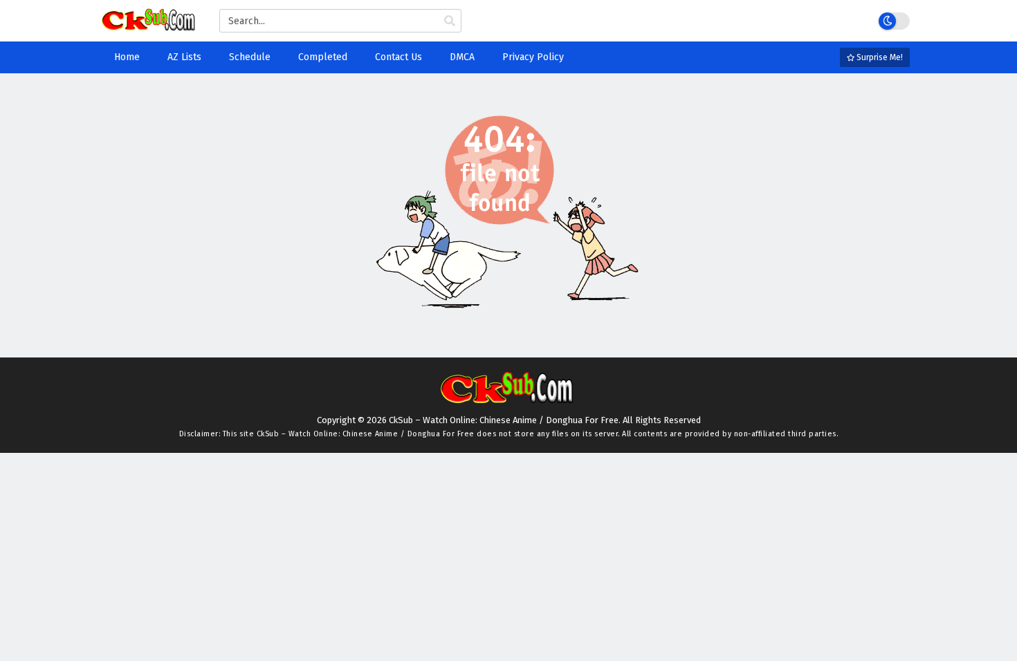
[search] (449, 21)
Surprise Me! (878, 57)
